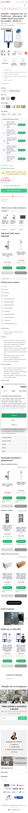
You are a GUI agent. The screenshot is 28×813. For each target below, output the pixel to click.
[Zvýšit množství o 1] (26, 184)
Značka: (4, 199)
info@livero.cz (15, 744)
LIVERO (5, 780)
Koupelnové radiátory (7, 544)
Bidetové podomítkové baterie (6, 501)
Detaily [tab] (13, 390)
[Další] (26, 618)
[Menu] (26, 2)
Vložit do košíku (15, 190)
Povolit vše (14, 415)
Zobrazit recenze (9, 678)
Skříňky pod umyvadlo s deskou (7, 591)
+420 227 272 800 (15, 747)
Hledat (25, 5)
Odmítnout (14, 424)
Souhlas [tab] (5, 390)
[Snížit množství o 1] (26, 186)
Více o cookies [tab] (22, 390)
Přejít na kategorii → (22, 467)
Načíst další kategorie (14, 602)
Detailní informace (5, 83)
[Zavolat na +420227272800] (17, 2)
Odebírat (22, 718)
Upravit (13, 420)
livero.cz (15, 752)
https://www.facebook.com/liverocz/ (15, 749)
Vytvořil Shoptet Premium (15, 809)
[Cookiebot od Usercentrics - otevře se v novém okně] (20, 387)
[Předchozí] (2, 618)
